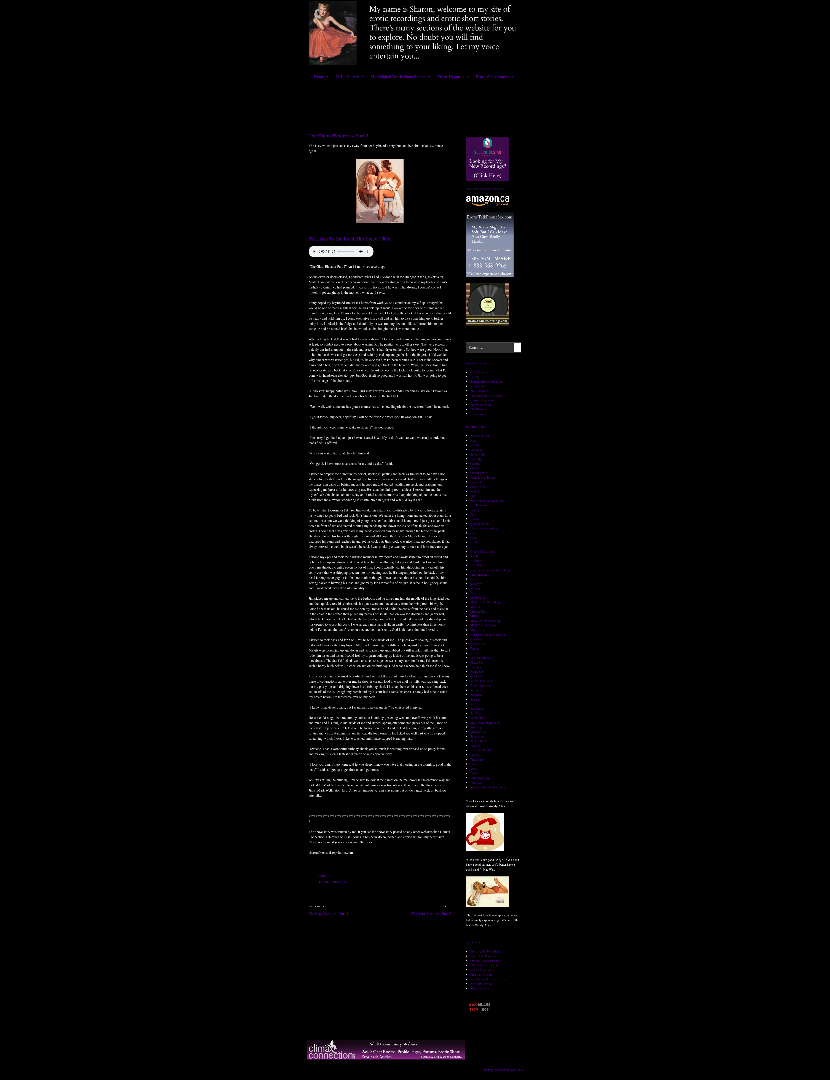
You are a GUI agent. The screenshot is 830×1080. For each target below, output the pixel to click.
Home (319, 77)
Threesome (477, 759)
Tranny (474, 764)
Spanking (476, 727)
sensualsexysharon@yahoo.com (485, 189)
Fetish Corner (347, 77)
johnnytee (476, 584)
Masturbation (478, 598)
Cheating (475, 468)
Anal (473, 440)
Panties (474, 649)
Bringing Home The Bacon (486, 381)
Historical (476, 561)
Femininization (479, 524)
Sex (472, 704)
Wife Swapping (479, 778)
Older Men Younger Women (487, 634)
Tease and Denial (480, 750)
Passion (474, 653)
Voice (473, 769)
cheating (323, 882)
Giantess (475, 542)
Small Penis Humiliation (485, 722)
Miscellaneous (478, 630)
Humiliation (477, 565)
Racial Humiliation (481, 681)
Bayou (474, 377)
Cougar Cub (477, 482)
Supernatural (478, 741)
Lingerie (475, 593)
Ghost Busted (478, 414)
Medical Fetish (479, 611)
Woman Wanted (480, 386)
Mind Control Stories (483, 625)
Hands (474, 556)
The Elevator (478, 409)
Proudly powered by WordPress (503, 1070)
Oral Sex (475, 639)
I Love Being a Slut (482, 400)
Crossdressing (478, 487)
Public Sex (477, 672)
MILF (474, 616)
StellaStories (478, 732)
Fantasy (475, 510)
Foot (473, 537)
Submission (477, 736)
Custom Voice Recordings (486, 961)
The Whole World (481, 405)
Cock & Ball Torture (483, 477)
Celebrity (476, 459)
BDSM (474, 445)
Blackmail (476, 450)
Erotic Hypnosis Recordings (487, 501)
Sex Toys (475, 713)
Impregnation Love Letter (486, 395)
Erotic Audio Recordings (485, 951)
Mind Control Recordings (485, 621)
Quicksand (476, 676)
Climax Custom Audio (484, 965)
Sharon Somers (479, 988)
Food (473, 533)
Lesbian (475, 588)
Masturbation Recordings (485, 602)
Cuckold (322, 876)
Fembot (475, 519)
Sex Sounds (477, 709)
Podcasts (475, 667)
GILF (473, 547)
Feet (473, 514)
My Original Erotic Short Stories (398, 77)
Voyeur (474, 773)
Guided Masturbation (483, 551)
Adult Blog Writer (481, 984)
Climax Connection (482, 970)
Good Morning (479, 372)
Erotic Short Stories (492, 77)
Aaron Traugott (479, 436)
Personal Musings (481, 658)
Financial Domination (483, 528)
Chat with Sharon (481, 974)
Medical (475, 607)
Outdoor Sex (478, 644)
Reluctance (477, 690)
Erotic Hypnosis (450, 77)
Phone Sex (476, 662)
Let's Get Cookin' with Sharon (489, 979)
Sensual (475, 699)
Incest (473, 579)
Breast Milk (477, 454)
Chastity (475, 464)
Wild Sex (476, 783)
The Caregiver (479, 391)
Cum (473, 496)
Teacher (475, 746)
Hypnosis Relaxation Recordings (490, 570)
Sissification (477, 718)
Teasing (475, 755)
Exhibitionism (479, 505)
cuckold (340, 882)
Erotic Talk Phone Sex (484, 956)
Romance (476, 695)
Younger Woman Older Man (487, 787)
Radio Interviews (480, 685)
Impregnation (478, 574)
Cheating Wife (479, 473)
